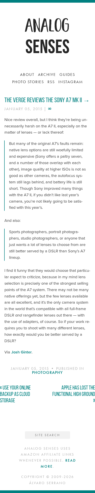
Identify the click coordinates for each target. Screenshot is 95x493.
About (27, 74)
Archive (47, 74)
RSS (51, 81)
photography (47, 372)
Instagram (70, 81)
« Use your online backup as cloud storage (15, 394)
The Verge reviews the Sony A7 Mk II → (47, 100)
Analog (47, 24)
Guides (67, 74)
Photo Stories (28, 81)
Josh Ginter (21, 352)
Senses (47, 46)
